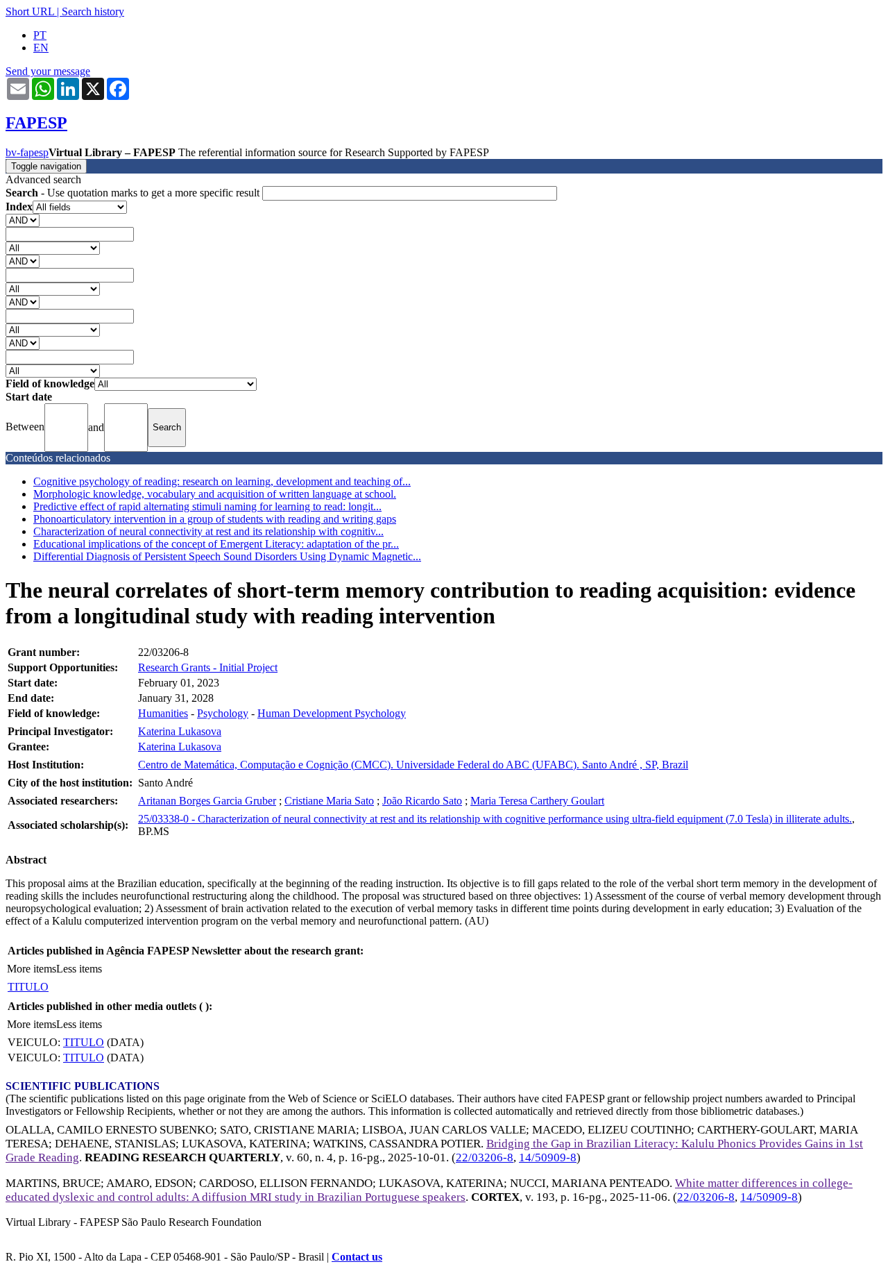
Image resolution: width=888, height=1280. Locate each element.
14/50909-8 (548, 1157)
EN (41, 47)
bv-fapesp (27, 152)
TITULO (28, 987)
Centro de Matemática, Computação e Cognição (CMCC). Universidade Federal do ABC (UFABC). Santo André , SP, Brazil (413, 764)
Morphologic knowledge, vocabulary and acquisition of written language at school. (214, 494)
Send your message (48, 71)
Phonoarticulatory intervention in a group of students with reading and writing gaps (214, 519)
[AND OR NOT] (23, 220)
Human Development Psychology (331, 713)
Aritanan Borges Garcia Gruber (207, 801)
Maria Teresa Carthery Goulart (537, 801)
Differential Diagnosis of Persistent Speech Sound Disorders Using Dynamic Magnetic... (227, 556)
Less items (79, 969)
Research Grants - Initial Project (208, 667)
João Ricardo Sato (422, 801)
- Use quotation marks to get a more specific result (134, 193)
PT (39, 35)
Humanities (163, 713)
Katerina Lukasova (179, 731)
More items (31, 969)
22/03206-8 (484, 1157)
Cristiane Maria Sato (329, 801)
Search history (93, 11)
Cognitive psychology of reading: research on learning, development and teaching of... (222, 481)
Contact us (357, 1257)
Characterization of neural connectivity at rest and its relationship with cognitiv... (208, 531)
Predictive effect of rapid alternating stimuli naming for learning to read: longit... (207, 506)
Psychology (222, 713)
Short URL (30, 11)
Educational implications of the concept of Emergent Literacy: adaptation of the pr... (216, 544)
